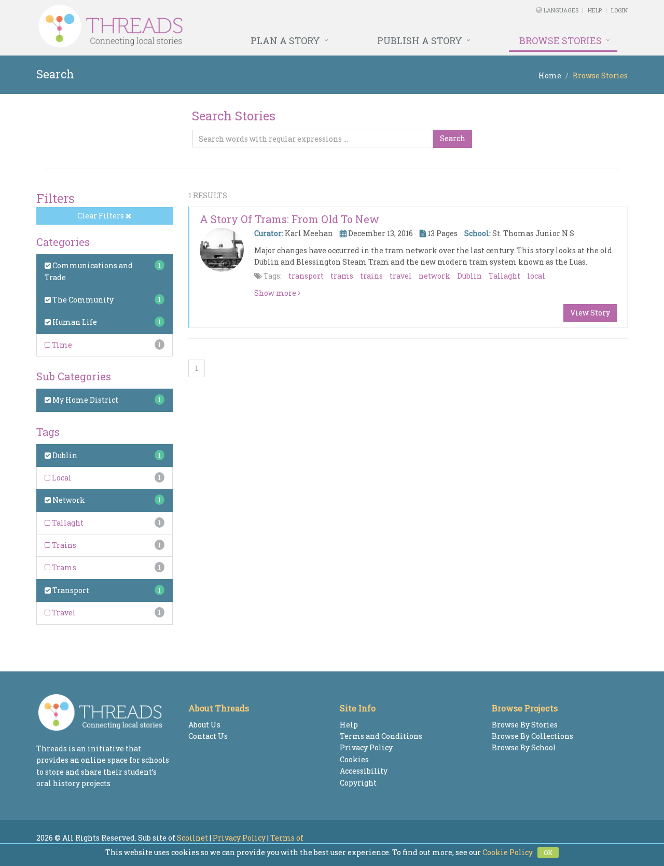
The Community (82, 300)
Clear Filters (101, 216)
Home (549, 75)
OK (548, 852)
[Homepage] (219, 26)
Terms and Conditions (381, 736)
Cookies (354, 759)
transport (306, 276)
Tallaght (67, 523)
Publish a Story (419, 40)
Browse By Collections (532, 736)
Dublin (64, 455)
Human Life (74, 322)
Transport (70, 590)
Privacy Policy (366, 747)
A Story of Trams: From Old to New (289, 219)
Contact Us (208, 736)
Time (61, 345)
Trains (63, 545)
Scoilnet (192, 838)
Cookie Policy (507, 852)
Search (452, 138)
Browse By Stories (525, 725)
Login (619, 10)
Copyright (358, 783)
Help (595, 10)
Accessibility (364, 771)
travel (401, 276)
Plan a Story (285, 40)
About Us (204, 725)
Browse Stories (560, 40)
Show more (276, 293)
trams (341, 276)
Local (61, 478)
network (434, 276)
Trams (63, 567)
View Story (590, 313)
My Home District (84, 400)
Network (68, 500)
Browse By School (524, 747)
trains (371, 276)
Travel (63, 612)
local (536, 276)
